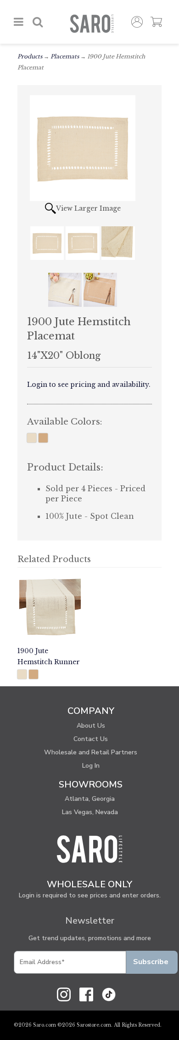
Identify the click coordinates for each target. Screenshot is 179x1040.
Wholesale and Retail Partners (90, 752)
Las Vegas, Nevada (90, 812)
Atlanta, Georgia (90, 798)
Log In (91, 765)
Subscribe (150, 962)
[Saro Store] (91, 23)
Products (29, 56)
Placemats (64, 56)
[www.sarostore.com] (89, 848)
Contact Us (90, 739)
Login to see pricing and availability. (89, 384)
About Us (91, 725)
